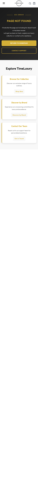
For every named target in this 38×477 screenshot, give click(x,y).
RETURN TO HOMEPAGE (19, 43)
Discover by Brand (19, 115)
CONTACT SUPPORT (19, 50)
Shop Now (19, 91)
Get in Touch (19, 138)
